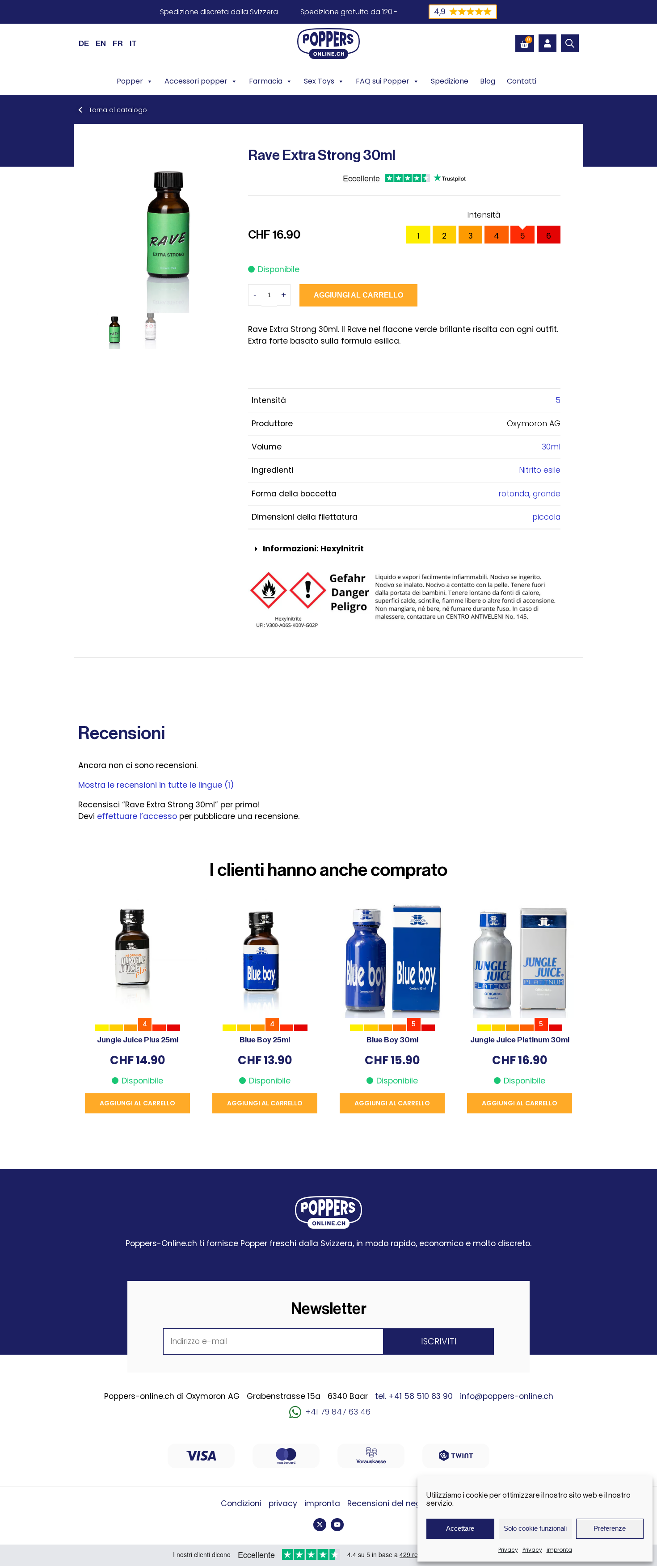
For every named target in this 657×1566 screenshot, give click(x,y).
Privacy (508, 1549)
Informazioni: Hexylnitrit (313, 548)
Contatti (521, 81)
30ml (551, 446)
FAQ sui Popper (382, 81)
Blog (487, 81)
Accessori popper (195, 81)
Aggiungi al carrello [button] (137, 1103)
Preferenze (610, 1528)
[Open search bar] (570, 43)
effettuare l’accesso (137, 816)
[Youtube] (337, 1524)
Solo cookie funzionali (535, 1528)
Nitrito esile (539, 470)
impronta (559, 1549)
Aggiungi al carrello (358, 295)
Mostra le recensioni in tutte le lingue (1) (156, 785)
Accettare (460, 1528)
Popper (130, 81)
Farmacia (265, 81)
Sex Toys (319, 81)
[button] (404, 549)
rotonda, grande (529, 493)
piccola (546, 517)
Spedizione (449, 81)
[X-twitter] (319, 1524)
